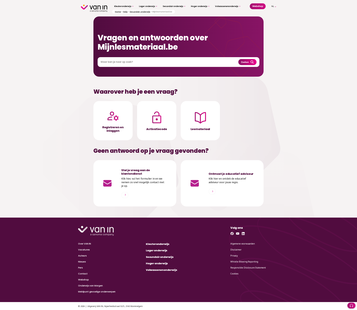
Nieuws (82, 261)
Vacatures (84, 249)
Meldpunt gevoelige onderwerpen (96, 291)
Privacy (234, 255)
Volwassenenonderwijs (226, 6)
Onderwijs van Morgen (90, 285)
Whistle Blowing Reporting (244, 261)
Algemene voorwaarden (242, 243)
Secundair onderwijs (173, 6)
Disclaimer (235, 249)
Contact (83, 273)
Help (125, 11)
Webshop (83, 279)
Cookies (234, 273)
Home (118, 11)
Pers (80, 267)
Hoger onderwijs (199, 6)
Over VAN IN (84, 243)
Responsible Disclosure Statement (248, 267)
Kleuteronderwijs (122, 6)
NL (272, 6)
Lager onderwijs (147, 6)
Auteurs (82, 255)
